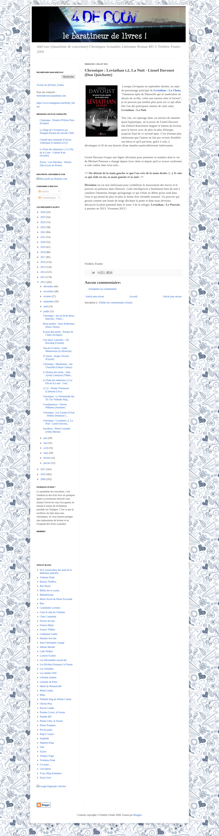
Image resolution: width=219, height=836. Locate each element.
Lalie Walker (46, 651)
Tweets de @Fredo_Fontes (50, 85)
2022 (43, 232)
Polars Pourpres (48, 725)
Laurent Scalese (48, 655)
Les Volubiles (47, 668)
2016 (43, 262)
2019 (43, 247)
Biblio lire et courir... (50, 590)
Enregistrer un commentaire (103, 289)
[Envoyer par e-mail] (99, 272)
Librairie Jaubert (48, 677)
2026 (43, 212)
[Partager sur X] (105, 272)
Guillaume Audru (48, 634)
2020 (43, 242)
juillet (46, 311)
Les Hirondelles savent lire (53, 660)
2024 (43, 222)
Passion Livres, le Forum (52, 712)
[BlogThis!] (102, 272)
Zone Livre (45, 777)
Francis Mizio (47, 625)
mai (45, 443)
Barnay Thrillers (48, 581)
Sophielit (44, 738)
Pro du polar (46, 729)
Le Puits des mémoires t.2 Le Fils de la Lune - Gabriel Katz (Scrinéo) (56, 152)
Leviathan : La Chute (167, 90)
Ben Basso (45, 586)
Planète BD (45, 716)
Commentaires (48, 197)
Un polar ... (45, 764)
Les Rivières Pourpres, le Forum (56, 664)
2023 (43, 227)
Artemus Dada (47, 577)
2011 (43, 469)
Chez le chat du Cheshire (52, 612)
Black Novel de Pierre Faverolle (56, 599)
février (47, 458)
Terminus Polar (47, 760)
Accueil (133, 296)
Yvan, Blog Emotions (51, 773)
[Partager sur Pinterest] (111, 272)
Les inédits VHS (48, 673)
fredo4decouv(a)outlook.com (51, 95)
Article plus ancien (172, 296)
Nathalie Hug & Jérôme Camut (55, 699)
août (45, 306)
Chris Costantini (48, 616)
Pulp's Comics (47, 734)
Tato (42, 747)
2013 (43, 277)
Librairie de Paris (48, 682)
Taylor (43, 751)
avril (46, 448)
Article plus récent (94, 296)
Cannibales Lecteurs (50, 607)
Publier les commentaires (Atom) (115, 302)
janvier (47, 463)
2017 (43, 257)
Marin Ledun (46, 690)
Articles (45, 191)
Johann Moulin (47, 647)
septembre (48, 301)
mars (46, 453)
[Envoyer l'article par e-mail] (93, 272)
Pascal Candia (47, 708)
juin (45, 438)
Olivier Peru (46, 703)
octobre (47, 296)
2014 (43, 272)
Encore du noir (47, 621)
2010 (43, 474)
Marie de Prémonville (51, 686)
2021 (43, 237)
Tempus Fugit (47, 755)
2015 (43, 267)
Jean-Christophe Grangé (52, 642)
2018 (43, 252)
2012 (43, 282)
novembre (48, 291)
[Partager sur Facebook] (108, 272)
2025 (43, 217)
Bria (42, 603)
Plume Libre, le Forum (51, 721)
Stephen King (47, 742)
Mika (42, 694)
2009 (43, 479)
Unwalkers (45, 768)
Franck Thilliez (47, 629)
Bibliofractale (46, 594)
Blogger (137, 815)
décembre (48, 286)
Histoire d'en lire (48, 638)
